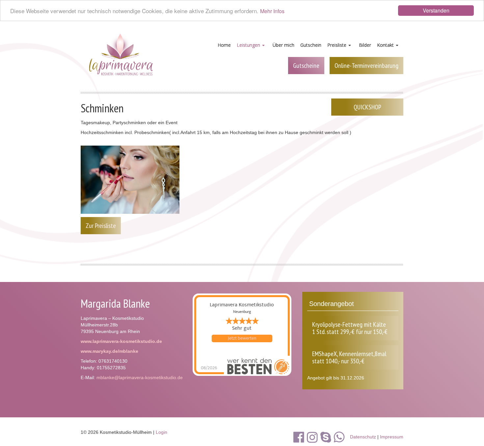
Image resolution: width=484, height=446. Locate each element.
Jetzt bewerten (242, 338)
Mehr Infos (272, 11)
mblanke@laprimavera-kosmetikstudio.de (139, 377)
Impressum (391, 436)
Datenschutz (363, 436)
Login (161, 432)
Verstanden (436, 10)
